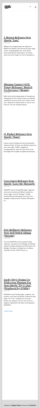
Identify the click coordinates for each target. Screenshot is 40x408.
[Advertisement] (20, 332)
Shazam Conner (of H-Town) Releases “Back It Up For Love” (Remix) (18, 87)
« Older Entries (8, 311)
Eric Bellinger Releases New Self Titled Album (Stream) (18, 232)
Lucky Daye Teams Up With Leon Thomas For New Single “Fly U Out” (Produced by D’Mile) (17, 284)
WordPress (33, 405)
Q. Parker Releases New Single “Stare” (18, 136)
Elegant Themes (16, 405)
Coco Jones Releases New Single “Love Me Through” (19, 182)
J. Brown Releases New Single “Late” (17, 39)
